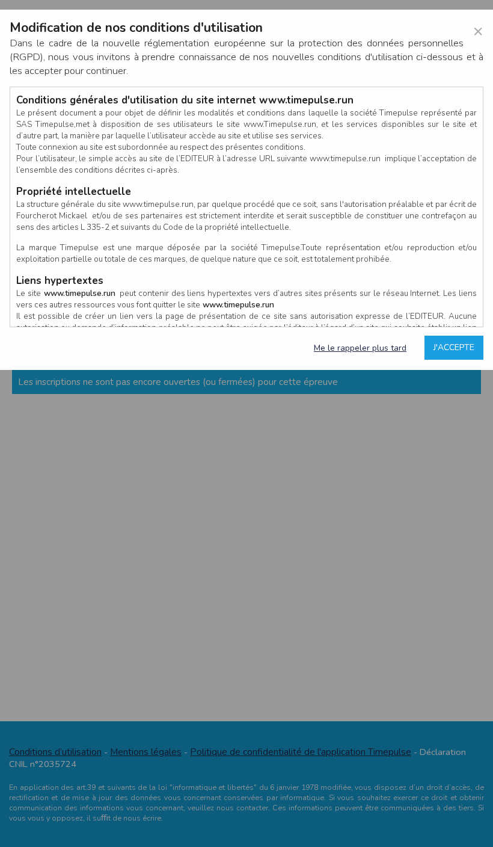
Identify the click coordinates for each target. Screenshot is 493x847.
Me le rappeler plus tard (360, 348)
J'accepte (453, 347)
